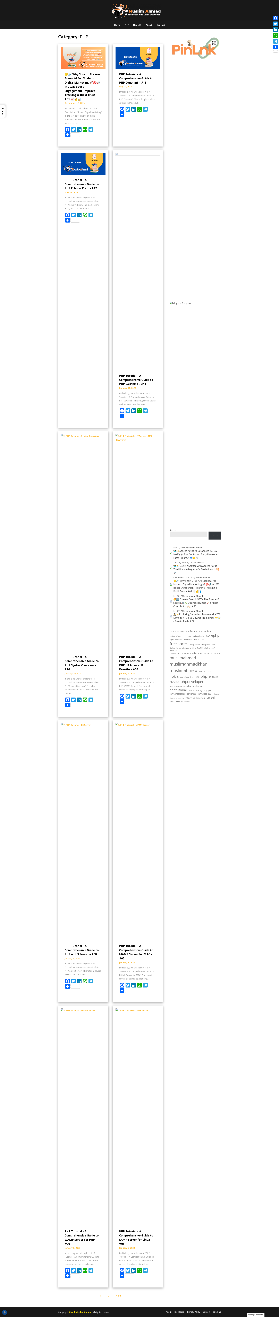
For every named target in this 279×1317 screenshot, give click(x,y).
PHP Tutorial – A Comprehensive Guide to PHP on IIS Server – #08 (82, 950)
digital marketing (176, 640)
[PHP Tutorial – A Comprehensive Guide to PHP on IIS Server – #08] (83, 831)
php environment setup (180, 686)
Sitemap (217, 1312)
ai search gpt (174, 631)
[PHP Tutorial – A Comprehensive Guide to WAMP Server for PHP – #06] (83, 1117)
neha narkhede (205, 671)
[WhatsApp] (275, 35)
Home (117, 25)
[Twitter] (275, 24)
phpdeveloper (192, 681)
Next (118, 1295)
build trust (187, 636)
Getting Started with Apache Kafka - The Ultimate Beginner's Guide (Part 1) (192, 649)
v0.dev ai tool (199, 698)
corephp (212, 635)
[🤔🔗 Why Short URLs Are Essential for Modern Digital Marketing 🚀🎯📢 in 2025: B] (83, 57)
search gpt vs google (203, 691)
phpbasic (213, 676)
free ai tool (199, 639)
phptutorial (178, 690)
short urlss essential (177, 698)
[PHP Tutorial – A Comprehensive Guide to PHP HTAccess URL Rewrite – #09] (138, 542)
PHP (127, 25)
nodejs (174, 676)
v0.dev (189, 698)
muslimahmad (183, 657)
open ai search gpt (187, 677)
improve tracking (176, 653)
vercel (211, 698)
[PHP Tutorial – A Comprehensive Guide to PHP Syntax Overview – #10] (83, 542)
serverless (191, 693)
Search (173, 530)
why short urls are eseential (180, 702)
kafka (194, 653)
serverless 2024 (205, 693)
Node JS (137, 25)
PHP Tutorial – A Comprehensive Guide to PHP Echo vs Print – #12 (82, 184)
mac (200, 653)
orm (197, 676)
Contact (161, 25)
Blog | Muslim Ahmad (80, 1312)
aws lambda (205, 631)
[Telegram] (275, 41)
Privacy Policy (193, 1312)
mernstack (215, 653)
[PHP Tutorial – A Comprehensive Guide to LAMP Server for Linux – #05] (138, 1117)
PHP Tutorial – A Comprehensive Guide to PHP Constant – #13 (136, 78)
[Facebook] (275, 18)
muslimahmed (183, 670)
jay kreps (187, 653)
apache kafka (186, 631)
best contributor (176, 636)
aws (196, 631)
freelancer (178, 643)
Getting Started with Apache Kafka (202, 645)
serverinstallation (178, 693)
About (149, 25)
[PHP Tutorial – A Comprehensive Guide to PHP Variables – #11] (138, 261)
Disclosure (179, 1312)
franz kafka (188, 640)
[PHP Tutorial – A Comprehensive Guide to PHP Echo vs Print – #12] (83, 163)
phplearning (198, 686)
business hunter (199, 636)
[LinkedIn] (275, 30)
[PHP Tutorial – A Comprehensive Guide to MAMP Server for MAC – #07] (138, 831)
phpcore (174, 682)
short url (217, 694)
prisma (191, 690)
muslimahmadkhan (188, 664)
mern (206, 653)
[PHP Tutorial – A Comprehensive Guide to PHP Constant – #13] (138, 57)
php (204, 676)
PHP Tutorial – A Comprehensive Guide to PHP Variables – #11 (136, 380)
